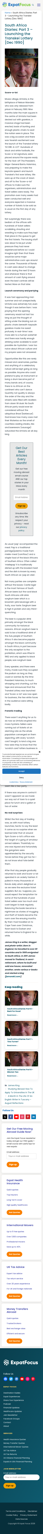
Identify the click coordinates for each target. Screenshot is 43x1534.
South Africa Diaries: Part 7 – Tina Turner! (20, 1040)
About (6, 1426)
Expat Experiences (11, 1396)
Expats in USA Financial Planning (17, 1461)
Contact (7, 1422)
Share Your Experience (13, 1400)
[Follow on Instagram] (22, 1116)
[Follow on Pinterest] (28, 1116)
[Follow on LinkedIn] (33, 1116)
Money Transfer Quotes (14, 1443)
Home (8, 12)
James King (13, 1085)
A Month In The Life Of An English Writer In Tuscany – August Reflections (18, 1100)
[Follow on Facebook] (10, 1116)
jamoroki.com (13, 976)
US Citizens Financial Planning (16, 1458)
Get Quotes (14, 1212)
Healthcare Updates (12, 1411)
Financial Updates (11, 1407)
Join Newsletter (10, 1415)
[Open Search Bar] (33, 5)
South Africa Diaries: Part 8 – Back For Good (20, 1010)
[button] (39, 752)
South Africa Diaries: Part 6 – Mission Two (20, 1070)
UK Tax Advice (9, 1450)
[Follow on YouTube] (16, 1116)
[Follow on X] (5, 1116)
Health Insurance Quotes (14, 1439)
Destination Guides (11, 1393)
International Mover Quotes (15, 1446)
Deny (21, 777)
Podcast (7, 1404)
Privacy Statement (26, 782)
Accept (21, 771)
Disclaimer (32, 1511)
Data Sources (21, 1519)
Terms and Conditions (15, 1511)
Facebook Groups (11, 1418)
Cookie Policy (14, 782)
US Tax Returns (10, 1454)
